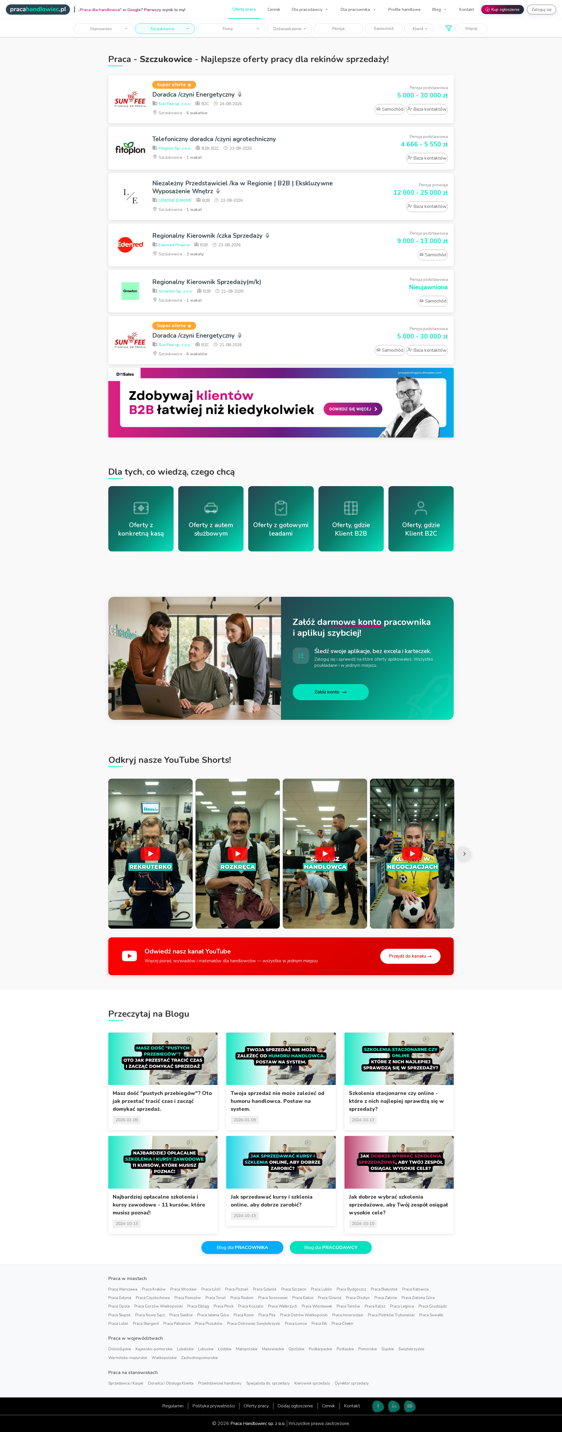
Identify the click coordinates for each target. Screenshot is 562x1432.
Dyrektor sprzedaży (352, 1383)
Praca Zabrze (385, 1298)
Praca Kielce (302, 1298)
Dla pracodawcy (307, 9)
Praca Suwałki (431, 1315)
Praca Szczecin (293, 1289)
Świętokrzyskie (411, 1349)
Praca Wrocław (183, 1289)
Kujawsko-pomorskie (154, 1349)
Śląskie (387, 1349)
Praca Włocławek (317, 1306)
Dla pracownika (356, 9)
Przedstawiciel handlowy (219, 1383)
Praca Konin (244, 1315)
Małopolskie (246, 1349)
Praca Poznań (236, 1289)
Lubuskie (205, 1349)
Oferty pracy (244, 9)
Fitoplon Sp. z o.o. (174, 148)
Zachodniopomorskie (199, 1358)
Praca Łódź (210, 1289)
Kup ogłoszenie (503, 9)
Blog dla (242, 1247)
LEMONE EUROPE (174, 200)
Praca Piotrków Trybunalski (391, 1315)
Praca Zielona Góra (418, 1298)
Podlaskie (345, 1349)
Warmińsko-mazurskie (127, 1358)
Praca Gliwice (329, 1298)
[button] (103, 28)
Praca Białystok (384, 1289)
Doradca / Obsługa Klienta (170, 1383)
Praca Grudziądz (433, 1306)
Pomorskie (367, 1349)
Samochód (383, 28)
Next (464, 854)
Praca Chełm (342, 1323)
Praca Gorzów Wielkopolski (158, 1306)
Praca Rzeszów (187, 1298)
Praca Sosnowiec (273, 1298)
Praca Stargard (146, 1323)
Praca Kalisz (375, 1306)
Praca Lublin (321, 1289)
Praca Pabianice (176, 1323)
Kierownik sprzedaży (312, 1383)
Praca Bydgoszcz (351, 1289)
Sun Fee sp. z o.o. (174, 104)
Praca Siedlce (181, 1315)
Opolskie (296, 1349)
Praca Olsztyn (358, 1298)
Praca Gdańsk (265, 1289)
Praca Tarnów (348, 1306)
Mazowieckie (273, 1349)
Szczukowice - (182, 113)
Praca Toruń (215, 1298)
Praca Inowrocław (347, 1315)
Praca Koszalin (250, 1306)
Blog (437, 9)
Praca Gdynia (119, 1298)
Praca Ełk (319, 1323)
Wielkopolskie (164, 1358)
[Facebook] (378, 1406)
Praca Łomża (296, 1323)
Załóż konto (326, 692)
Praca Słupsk (119, 1315)
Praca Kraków (154, 1289)
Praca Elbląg (198, 1306)
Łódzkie (224, 1349)
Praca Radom (241, 1298)
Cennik (274, 9)
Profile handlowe (404, 9)
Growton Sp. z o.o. (175, 291)
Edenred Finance (173, 245)
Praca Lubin (118, 1323)
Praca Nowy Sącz (150, 1315)
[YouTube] (410, 1406)
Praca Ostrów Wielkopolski (304, 1315)
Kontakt (466, 9)
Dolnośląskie (119, 1349)
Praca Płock (224, 1306)
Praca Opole (119, 1306)
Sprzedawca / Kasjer (125, 1383)
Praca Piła (266, 1315)
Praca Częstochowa (153, 1298)
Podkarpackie (320, 1349)
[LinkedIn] (394, 1406)
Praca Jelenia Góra (213, 1315)
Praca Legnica (402, 1306)
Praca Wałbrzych (282, 1306)
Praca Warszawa (122, 1289)
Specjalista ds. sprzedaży (268, 1383)
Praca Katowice (415, 1289)
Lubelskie (185, 1349)
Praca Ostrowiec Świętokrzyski (253, 1323)
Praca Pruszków (208, 1323)
